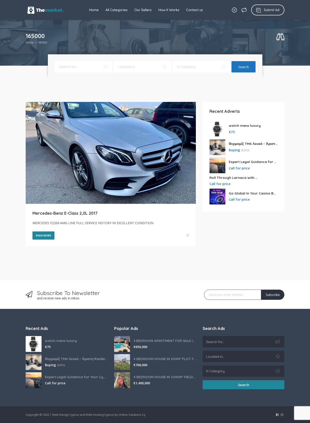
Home (94, 10)
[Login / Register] (234, 10)
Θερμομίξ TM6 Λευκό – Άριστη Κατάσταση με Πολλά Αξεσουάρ (253, 144)
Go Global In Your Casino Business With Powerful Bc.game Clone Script (253, 193)
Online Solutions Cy (132, 415)
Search (243, 67)
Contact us (194, 10)
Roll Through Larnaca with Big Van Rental (233, 177)
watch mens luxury (245, 125)
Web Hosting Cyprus (100, 415)
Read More (43, 235)
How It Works (168, 10)
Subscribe (273, 295)
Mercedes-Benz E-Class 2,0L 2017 (65, 213)
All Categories (117, 10)
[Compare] (244, 10)
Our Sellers (143, 10)
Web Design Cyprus (65, 415)
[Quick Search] (280, 37)
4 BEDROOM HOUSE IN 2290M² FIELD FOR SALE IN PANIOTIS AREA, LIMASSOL (164, 377)
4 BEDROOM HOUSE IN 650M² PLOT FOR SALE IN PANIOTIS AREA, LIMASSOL (164, 359)
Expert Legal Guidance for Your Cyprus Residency (253, 162)
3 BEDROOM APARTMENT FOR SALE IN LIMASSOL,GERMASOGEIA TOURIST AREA (164, 341)
